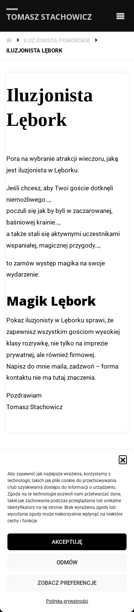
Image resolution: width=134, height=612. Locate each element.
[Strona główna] (9, 41)
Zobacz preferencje (67, 583)
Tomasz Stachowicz (49, 16)
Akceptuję (67, 542)
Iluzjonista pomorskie (56, 41)
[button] (123, 459)
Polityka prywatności (67, 601)
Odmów (67, 562)
